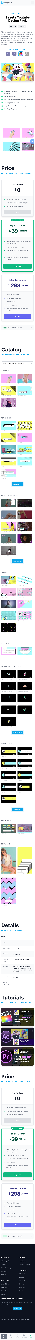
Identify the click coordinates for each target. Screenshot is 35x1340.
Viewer (3, 1264)
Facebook (22, 1287)
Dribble (21, 1291)
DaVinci (3, 1294)
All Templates (5, 1261)
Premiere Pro (5, 1287)
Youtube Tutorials (24, 1264)
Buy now (17, 266)
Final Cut (4, 1291)
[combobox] (17, 363)
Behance (22, 1284)
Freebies (4, 1271)
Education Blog (6, 1268)
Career (3, 1275)
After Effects (5, 1284)
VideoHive (22, 1274)
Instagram (22, 1277)
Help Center (23, 1261)
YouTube (22, 1280)
